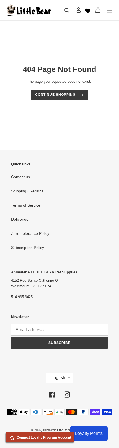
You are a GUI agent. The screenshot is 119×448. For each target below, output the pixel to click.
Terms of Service (25, 205)
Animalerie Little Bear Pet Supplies (65, 430)
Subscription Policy (27, 247)
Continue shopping (55, 95)
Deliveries (19, 219)
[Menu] (109, 10)
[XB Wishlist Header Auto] (87, 10)
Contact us (20, 177)
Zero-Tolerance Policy (30, 233)
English (57, 377)
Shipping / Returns (27, 191)
